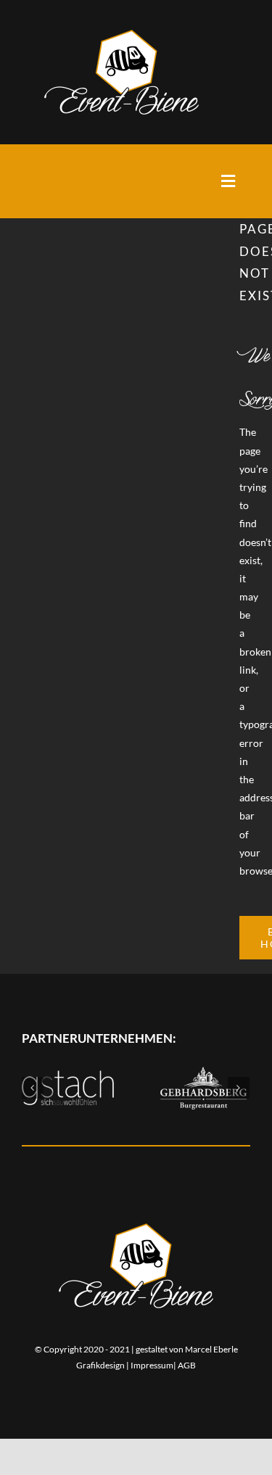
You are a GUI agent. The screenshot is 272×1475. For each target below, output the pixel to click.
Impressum (152, 1365)
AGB (187, 1365)
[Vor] (239, 1088)
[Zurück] (33, 1088)
